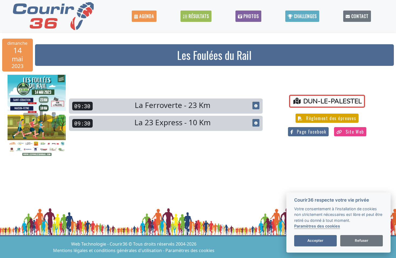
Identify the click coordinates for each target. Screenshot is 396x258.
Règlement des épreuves (330, 118)
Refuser (361, 241)
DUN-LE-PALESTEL (332, 101)
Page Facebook (310, 131)
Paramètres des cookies (189, 250)
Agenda (146, 16)
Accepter (315, 241)
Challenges (305, 16)
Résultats (198, 16)
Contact (359, 16)
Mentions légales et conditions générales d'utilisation (108, 250)
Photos (250, 16)
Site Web (354, 131)
